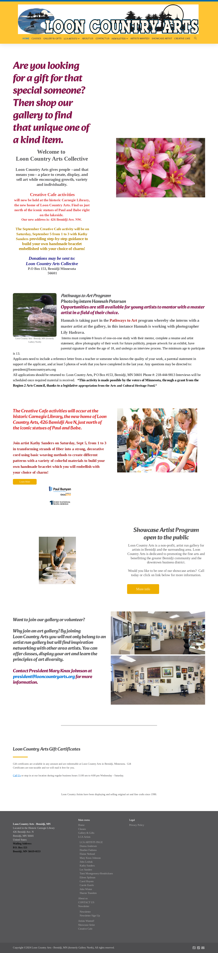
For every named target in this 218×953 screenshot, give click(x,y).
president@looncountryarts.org (44, 677)
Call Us (17, 775)
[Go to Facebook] (194, 948)
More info (143, 589)
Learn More (24, 481)
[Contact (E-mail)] (203, 948)
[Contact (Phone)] (198, 948)
